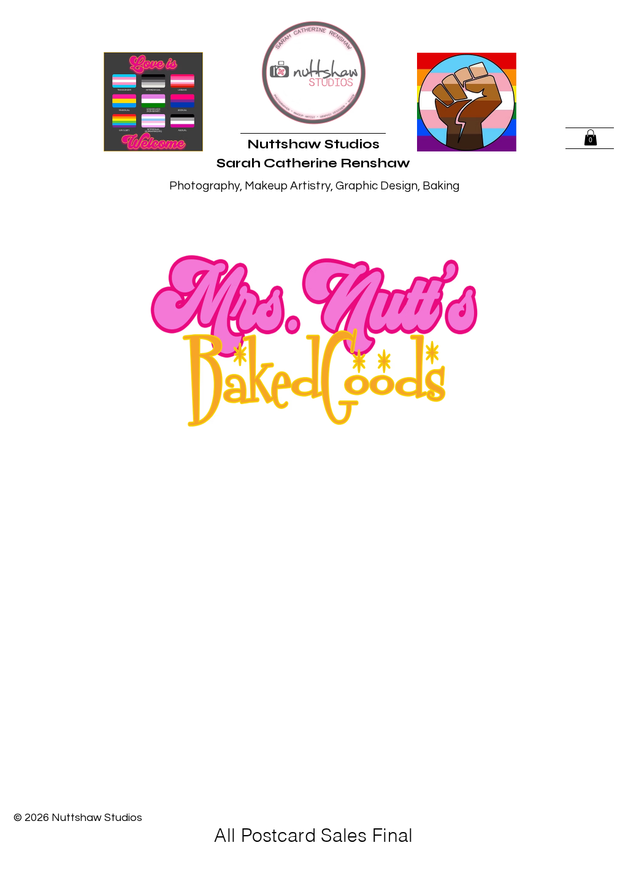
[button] (590, 137)
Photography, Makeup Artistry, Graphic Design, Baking (314, 186)
